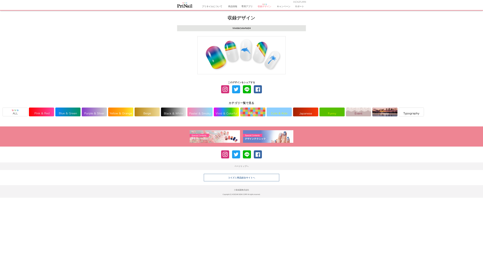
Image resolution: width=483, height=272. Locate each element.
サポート (299, 6)
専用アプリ (247, 6)
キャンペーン (283, 6)
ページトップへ (241, 166)
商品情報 (232, 6)
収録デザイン (264, 6)
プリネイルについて (212, 6)
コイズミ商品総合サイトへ (241, 177)
